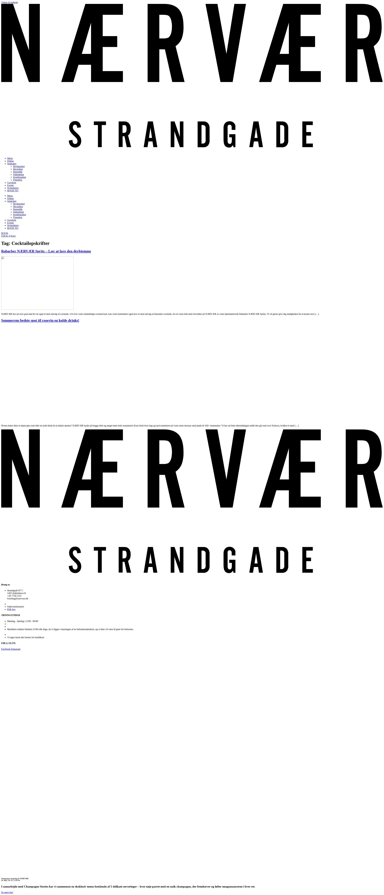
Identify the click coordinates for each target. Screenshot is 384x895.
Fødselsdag (18, 174)
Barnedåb (17, 172)
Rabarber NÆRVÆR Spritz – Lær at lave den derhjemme (46, 251)
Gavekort (11, 182)
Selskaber (11, 163)
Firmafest (17, 180)
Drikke (10, 161)
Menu (10, 158)
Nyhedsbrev (13, 188)
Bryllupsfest (19, 166)
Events (10, 185)
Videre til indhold (9, 2)
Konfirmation (19, 177)
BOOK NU (12, 190)
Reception (18, 169)
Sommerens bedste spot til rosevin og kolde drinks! (40, 320)
